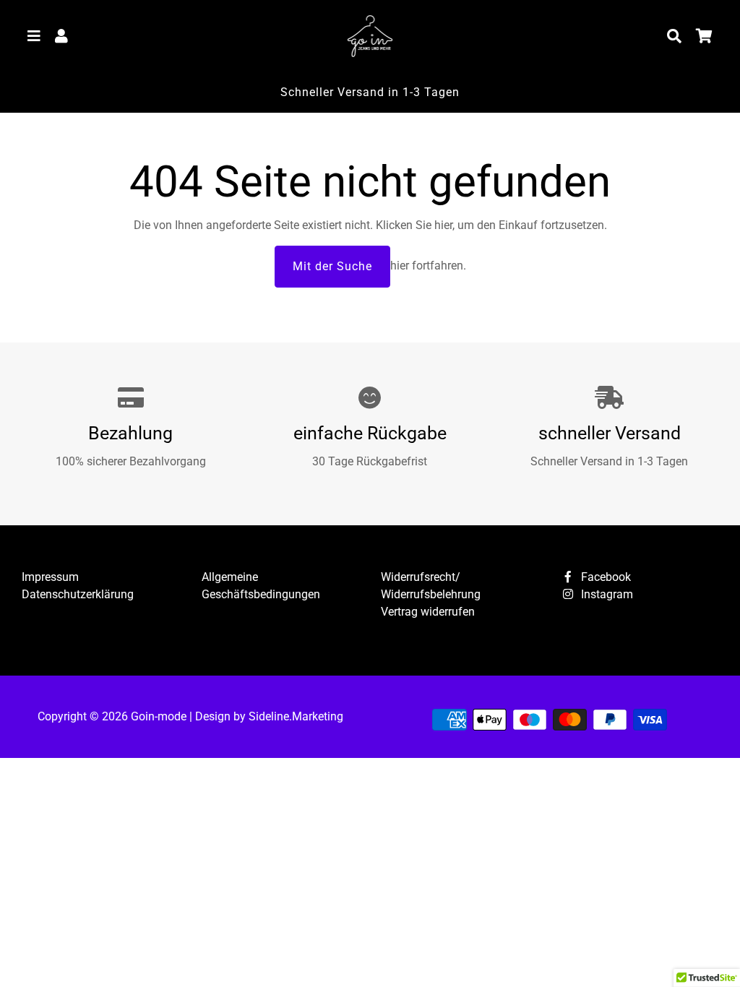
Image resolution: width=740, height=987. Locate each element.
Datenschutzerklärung (78, 594)
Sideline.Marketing (296, 716)
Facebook (604, 577)
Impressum (50, 577)
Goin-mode (158, 716)
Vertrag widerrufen (428, 612)
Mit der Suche (332, 266)
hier (443, 225)
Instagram (605, 594)
